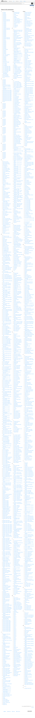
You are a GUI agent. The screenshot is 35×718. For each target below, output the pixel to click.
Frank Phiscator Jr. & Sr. (17, 256)
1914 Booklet (5, 65)
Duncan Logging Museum (18, 75)
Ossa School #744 (27, 139)
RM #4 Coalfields (27, 288)
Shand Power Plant (28, 382)
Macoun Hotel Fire (16, 601)
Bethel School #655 (6, 498)
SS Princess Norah (27, 427)
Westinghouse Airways (28, 648)
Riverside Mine (27, 287)
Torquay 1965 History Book (29, 572)
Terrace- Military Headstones (29, 539)
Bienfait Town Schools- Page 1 (7, 521)
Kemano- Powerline (17, 498)
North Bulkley (27, 94)
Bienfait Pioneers (5, 514)
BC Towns (4, 486)
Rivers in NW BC (27, 286)
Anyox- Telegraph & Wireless (7, 212)
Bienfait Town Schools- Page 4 (7, 526)
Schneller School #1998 (28, 368)
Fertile (15, 235)
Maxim (15, 663)
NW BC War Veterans (28, 117)
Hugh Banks (16, 403)
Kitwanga (15, 532)
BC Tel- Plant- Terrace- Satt (7, 431)
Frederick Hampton (17, 260)
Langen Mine (16, 551)
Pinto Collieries (27, 181)
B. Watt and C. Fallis (6, 236)
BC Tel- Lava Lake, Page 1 (6, 340)
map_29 (15, 636)
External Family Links (17, 221)
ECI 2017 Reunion (16, 91)
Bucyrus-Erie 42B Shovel (6, 610)
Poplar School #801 (28, 189)
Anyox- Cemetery (5, 202)
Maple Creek (16, 647)
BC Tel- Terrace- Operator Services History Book (7, 467)
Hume (15, 407)
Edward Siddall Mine (17, 124)
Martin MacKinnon (17, 658)
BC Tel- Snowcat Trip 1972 (7, 452)
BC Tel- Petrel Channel (6, 383)
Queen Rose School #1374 (29, 250)
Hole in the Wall (16, 391)
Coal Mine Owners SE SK (6, 692)
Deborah (15, 39)
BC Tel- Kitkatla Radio (6, 330)
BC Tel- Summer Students (7, 458)
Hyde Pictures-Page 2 (17, 415)
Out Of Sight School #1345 (29, 142)
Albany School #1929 (6, 175)
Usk (25, 603)
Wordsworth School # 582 (29, 680)
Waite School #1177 (28, 627)
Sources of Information (28, 404)
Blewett (4, 575)
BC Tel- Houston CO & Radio (7, 316)
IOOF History (16, 427)
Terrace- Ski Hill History (28, 548)
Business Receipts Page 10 (7, 621)
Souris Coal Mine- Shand (28, 407)
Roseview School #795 (28, 343)
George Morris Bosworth (17, 282)
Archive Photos (5, 215)
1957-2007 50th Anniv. (6, 76)
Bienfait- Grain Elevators (6, 551)
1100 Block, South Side (6, 29)
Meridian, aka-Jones (28, 13)
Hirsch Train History (17, 381)
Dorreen (15, 64)
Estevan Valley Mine (17, 155)
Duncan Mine (16, 76)
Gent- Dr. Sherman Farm (17, 277)
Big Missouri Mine (5, 572)
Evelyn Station (16, 215)
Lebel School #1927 (17, 554)
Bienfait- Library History (6, 552)
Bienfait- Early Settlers (6, 548)
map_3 (15, 637)
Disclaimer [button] (18, 711)
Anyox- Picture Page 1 (6, 204)
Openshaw (26, 136)
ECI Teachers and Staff (17, 108)
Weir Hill (26, 633)
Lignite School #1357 (17, 571)
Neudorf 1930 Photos (28, 60)
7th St (4, 142)
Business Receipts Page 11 (7, 622)
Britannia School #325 (6, 587)
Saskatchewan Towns (28, 366)
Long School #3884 (17, 588)
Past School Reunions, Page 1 (29, 162)
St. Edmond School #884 (28, 429)
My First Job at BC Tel (28, 43)
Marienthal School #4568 (17, 652)
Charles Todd (5, 674)
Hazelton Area (16, 350)
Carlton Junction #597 (6, 647)
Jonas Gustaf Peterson (17, 459)
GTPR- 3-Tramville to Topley (18, 322)
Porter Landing (27, 193)
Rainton (26, 260)
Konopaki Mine (16, 535)
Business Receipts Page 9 (7, 631)
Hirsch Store (16, 380)
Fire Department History (17, 238)
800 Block (4, 144)
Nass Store (26, 57)
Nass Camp (26, 50)
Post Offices (26, 196)
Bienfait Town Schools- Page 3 (7, 525)
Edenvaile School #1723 (17, 116)
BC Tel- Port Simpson (6, 439)
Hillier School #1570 (17, 366)
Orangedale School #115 (28, 137)
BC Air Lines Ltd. (5, 246)
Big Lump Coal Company (6, 571)
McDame (15, 670)
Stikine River (27, 449)
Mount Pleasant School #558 (29, 39)
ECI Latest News (16, 101)
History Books (16, 384)
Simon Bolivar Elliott (28, 386)
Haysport (15, 348)
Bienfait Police (5, 515)
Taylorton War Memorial (28, 470)
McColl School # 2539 (17, 668)
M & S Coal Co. (16, 597)
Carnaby (4, 651)
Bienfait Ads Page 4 (6, 503)
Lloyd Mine (15, 577)
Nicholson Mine (27, 78)
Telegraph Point (27, 496)
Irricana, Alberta (16, 429)
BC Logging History (6, 249)
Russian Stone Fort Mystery (29, 353)
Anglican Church (5, 194)
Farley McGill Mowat (17, 228)
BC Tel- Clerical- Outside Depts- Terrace (6, 296)
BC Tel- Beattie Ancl (6, 274)
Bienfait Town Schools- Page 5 (7, 527)
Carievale (4, 645)
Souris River (26, 409)
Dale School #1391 (16, 33)
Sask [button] (21, 1)
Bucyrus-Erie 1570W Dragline (7, 605)
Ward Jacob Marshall (28, 630)
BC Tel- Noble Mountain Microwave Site (6, 370)
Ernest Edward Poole (17, 140)
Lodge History (16, 585)
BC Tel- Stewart (5, 456)
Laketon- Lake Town (17, 546)
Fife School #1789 (16, 237)
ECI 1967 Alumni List (17, 89)
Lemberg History (16, 561)
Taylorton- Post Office (28, 491)
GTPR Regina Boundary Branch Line (17, 318)
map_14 (15, 620)
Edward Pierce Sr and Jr (17, 123)
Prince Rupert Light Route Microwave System (29, 241)
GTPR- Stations (16, 330)
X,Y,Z (25, 686)
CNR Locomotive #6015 (6, 685)
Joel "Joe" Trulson (16, 445)
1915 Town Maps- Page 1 (6, 66)
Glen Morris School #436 (17, 292)
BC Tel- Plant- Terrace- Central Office (6, 416)
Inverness (15, 426)
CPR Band (15, 17)
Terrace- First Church (28, 527)
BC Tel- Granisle (5, 312)
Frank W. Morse (16, 258)
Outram (26, 144)
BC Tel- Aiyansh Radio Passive (7, 267)
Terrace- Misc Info (27, 540)
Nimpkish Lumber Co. (28, 79)
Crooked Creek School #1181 (18, 19)
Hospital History (16, 396)
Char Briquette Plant (6, 664)
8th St (4, 150)
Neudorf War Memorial (28, 69)
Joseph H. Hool (16, 460)
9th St (4, 158)
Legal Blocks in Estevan (17, 557)
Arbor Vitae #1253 (5, 214)
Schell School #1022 (28, 367)
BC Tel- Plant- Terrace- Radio (7, 430)
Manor (15, 613)
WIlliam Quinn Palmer (28, 667)
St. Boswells (26, 428)
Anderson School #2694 (6, 192)
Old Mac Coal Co (27, 129)
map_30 (15, 638)
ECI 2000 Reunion (16, 90)
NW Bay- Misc (27, 114)
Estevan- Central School (17, 156)
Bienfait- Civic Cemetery (6, 545)
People (26, 171)
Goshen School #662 (17, 301)
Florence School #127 (17, 243)
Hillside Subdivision (17, 367)
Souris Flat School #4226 (28, 408)
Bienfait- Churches (6, 544)
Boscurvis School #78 (6, 578)
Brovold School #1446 (6, 599)
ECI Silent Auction (16, 107)
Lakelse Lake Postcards (17, 544)
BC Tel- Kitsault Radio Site (7, 332)
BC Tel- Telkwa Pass (6, 461)
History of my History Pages (18, 386)
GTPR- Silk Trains (16, 329)
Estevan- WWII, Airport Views (18, 208)
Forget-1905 (15, 250)
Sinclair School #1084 (28, 388)
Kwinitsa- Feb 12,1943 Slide (18, 537)
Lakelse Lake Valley (17, 545)
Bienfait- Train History (6, 565)
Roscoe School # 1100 (28, 338)
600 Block (4, 127)
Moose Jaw (26, 34)
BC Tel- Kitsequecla (6, 333)
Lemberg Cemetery (17, 559)
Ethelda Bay (15, 210)
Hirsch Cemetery (16, 371)
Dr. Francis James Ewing (17, 70)
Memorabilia (16, 675)
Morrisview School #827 (28, 37)
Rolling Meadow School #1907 (29, 334)
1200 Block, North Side (6, 37)
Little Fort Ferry (16, 576)
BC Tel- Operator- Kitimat (7, 374)
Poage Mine (26, 186)
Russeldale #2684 (27, 351)
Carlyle (4, 648)
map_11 (15, 617)
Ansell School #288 (6, 196)
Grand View (15, 311)
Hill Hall (15, 364)
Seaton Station (27, 377)
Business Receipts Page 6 (7, 627)
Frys (14, 270)
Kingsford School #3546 (17, 515)
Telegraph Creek (27, 495)
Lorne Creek (16, 590)
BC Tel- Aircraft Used (6, 266)
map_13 (15, 619)
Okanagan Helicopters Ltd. (29, 126)
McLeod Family (16, 672)
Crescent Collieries (17, 18)
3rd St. (4, 108)
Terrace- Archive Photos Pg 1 (29, 516)
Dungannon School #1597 (18, 77)
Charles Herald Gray (6, 669)
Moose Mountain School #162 (29, 35)
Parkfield (26, 161)
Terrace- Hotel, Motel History (29, 535)
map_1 (15, 615)
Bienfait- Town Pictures (6, 564)
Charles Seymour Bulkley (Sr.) (7, 672)
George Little (16, 281)
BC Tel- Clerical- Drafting (6, 286)
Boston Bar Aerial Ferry (6, 579)
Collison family (5, 699)
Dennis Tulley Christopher (18, 43)
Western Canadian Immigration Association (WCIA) (28, 636)
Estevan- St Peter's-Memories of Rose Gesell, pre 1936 (18, 196)
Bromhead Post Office (6, 594)
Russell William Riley (28, 352)
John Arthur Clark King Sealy (18, 447)
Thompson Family (27, 566)
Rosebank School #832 (28, 339)
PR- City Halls (27, 211)
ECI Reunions (16, 106)
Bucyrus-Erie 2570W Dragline (7, 608)
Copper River (5, 704)
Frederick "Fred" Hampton (18, 261)
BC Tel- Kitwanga (5, 337)
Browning (4, 601)
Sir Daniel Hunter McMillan (29, 389)
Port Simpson (27, 192)
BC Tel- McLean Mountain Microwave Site (7, 344)
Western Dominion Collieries (29, 638)
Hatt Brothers (16, 345)
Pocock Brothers (27, 187)
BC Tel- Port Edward (6, 437)
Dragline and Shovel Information (17, 74)
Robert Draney (27, 292)
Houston (15, 398)
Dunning (15, 78)
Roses (26, 341)
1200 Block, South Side (6, 38)
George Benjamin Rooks (17, 280)
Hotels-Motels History (17, 397)
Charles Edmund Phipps (6, 665)
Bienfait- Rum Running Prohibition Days (6, 560)
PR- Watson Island (27, 231)
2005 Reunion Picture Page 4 (7, 94)
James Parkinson (16, 440)
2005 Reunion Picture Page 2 (7, 92)
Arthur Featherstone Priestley (7, 219)
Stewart (26, 438)
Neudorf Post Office (28, 64)
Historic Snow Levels (17, 382)
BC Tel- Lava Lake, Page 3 (6, 342)
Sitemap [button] (9, 711)
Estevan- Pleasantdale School (18, 180)
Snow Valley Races (27, 399)
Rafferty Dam (27, 259)
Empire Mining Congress (17, 136)
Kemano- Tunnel (16, 507)
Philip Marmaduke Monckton (29, 176)
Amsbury (4, 191)
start (25, 432)
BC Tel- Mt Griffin (5, 363)
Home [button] (5, 711)
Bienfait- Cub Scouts (6, 546)
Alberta (4, 179)
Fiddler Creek (16, 236)
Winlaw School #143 (28, 670)
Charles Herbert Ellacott (6, 670)
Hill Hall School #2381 (17, 365)
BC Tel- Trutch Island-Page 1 (7, 469)
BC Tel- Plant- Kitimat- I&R (7, 391)
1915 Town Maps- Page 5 (6, 70)
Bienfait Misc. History (6, 513)
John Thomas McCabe (17, 458)
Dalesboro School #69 (17, 35)
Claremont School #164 (6, 681)
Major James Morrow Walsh (18, 607)
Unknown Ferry (27, 602)
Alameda (4, 174)
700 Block (4, 135)
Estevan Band (16, 147)
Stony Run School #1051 (28, 451)
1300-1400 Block (5, 49)
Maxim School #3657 (17, 664)
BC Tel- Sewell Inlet (6, 450)
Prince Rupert (27, 239)
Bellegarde (4, 492)
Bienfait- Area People (6, 539)
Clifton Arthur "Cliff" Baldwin (7, 683)
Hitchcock (15, 387)
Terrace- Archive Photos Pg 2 (29, 517)
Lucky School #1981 (17, 593)
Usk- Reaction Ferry (28, 608)
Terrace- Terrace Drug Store (29, 551)
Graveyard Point (16, 312)
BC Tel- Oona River (6, 373)
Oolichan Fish (27, 135)
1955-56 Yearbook (5, 75)
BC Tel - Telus (5, 253)
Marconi (15, 648)
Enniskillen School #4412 (17, 138)
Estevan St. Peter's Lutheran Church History (18, 154)
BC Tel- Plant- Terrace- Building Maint (6, 412)
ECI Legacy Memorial (17, 102)
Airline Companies (6, 170)
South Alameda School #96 (29, 417)
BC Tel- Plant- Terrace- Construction (6, 418)
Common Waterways (6, 700)
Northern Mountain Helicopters (28, 101)
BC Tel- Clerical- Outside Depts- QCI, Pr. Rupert (6, 292)
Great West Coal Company (18, 314)
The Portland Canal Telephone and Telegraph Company (29, 561)
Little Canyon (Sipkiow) (17, 575)
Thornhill (26, 567)
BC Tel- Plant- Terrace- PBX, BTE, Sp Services (7, 429)
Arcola (4, 216)
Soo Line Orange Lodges (28, 402)
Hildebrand (15, 363)
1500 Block (4, 56)
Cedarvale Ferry (5, 657)
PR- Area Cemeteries (28, 209)
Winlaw (26, 669)
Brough (4, 598)
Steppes (26, 436)
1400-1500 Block (5, 55)
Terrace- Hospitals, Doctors (29, 534)
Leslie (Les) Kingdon (17, 567)
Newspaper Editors (28, 77)
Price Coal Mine (27, 234)
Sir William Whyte (27, 391)
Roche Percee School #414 (29, 318)
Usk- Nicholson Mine (28, 606)
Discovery (15, 46)
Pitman (26, 185)
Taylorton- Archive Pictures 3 (29, 474)
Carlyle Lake (5, 649)
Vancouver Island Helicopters (29, 616)
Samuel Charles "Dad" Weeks (29, 359)
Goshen (15, 300)
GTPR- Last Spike (16, 326)
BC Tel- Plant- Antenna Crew (7, 385)
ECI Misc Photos (16, 104)
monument (26, 32)
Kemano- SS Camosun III (17, 502)
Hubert (15, 400)
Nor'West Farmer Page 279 (29, 91)
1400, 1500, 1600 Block (6, 54)
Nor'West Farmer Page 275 (29, 87)
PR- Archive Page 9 (27, 208)
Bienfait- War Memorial (6, 568)
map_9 (15, 646)
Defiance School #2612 (17, 40)
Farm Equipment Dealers (17, 229)
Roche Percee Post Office (28, 317)
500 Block (4, 119)
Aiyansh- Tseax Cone (6, 173)
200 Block (4, 79)
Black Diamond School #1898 (7, 574)
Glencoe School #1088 (17, 293)
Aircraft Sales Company (6, 169)
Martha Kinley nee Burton (18, 657)
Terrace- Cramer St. (28, 524)
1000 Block (4, 14)
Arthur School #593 (6, 223)
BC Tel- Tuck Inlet (5, 471)
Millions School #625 (28, 18)
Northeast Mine (27, 98)
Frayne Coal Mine (16, 259)
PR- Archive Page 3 (27, 202)
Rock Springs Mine (27, 331)
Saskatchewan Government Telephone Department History (29, 364)
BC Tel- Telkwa (5, 460)
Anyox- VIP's (5, 213)
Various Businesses (28, 619)
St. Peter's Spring (27, 431)
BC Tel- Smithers (5, 451)
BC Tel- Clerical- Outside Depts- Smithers (6, 294)
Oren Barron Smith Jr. (28, 138)
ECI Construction (16, 96)
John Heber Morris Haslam (18, 451)
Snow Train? (26, 397)
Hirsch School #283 (17, 378)
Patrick (26, 167)
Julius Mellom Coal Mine (17, 461)
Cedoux (4, 659)
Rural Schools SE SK (28, 349)
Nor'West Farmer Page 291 (29, 92)
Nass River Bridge (27, 55)
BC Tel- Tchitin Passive (6, 459)
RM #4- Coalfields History (28, 289)
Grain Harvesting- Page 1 (17, 308)
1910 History (5, 63)
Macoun (15, 600)
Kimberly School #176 (17, 511)
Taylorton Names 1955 (28, 468)
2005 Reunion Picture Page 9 (7, 99)
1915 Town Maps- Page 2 (6, 67)
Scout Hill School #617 (28, 370)
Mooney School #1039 (28, 33)
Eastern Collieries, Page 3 (18, 85)
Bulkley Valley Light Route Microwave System (7, 618)
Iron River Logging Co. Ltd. (18, 428)
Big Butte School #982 (6, 570)
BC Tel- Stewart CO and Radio (7, 457)
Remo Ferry (26, 274)
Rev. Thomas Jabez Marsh (29, 279)
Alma (3, 190)
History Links (16, 385)
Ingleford (15, 423)
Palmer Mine (27, 160)
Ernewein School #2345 (17, 143)
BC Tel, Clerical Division (6, 258)
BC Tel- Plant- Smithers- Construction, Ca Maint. (6, 400)
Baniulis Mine (5, 239)
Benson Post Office (6, 496)
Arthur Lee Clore (5, 221)
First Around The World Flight (18, 239)
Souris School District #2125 (29, 413)
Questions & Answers (28, 252)
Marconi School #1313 (17, 649)
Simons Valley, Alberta (28, 387)
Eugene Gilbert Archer (17, 211)
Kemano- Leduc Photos (17, 484)
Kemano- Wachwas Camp (18, 509)
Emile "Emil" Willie (16, 135)
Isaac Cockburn (16, 430)
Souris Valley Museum (28, 416)
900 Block (4, 152)
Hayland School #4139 (17, 347)
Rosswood (26, 344)
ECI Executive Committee (17, 99)
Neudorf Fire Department (29, 63)
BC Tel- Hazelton (5, 315)
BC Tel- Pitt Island (5, 384)
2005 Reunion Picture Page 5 (7, 95)
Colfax (4, 697)
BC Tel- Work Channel (6, 474)
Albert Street (5, 178)
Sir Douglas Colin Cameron (29, 390)
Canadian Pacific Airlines (6, 637)
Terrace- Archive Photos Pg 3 (29, 518)
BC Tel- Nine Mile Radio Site (7, 368)
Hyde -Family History (17, 410)
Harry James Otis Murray (17, 342)
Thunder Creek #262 (28, 569)
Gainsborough (16, 273)
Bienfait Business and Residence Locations (6, 508)
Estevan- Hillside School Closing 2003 (17, 172)
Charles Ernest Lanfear (6, 668)
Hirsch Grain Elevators (17, 372)
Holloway (15, 392)
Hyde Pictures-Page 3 (17, 416)
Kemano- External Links (17, 472)
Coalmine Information (6, 693)
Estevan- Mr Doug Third (17, 177)
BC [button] (13, 1)
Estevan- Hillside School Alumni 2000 (17, 168)
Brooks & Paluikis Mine (6, 596)
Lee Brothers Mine (16, 555)
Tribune (26, 582)
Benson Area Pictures (6, 495)
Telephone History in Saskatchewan (28, 499)
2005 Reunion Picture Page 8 (7, 98)
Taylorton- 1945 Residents (29, 471)
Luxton (15, 594)
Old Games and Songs (28, 127)
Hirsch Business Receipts (18, 370)
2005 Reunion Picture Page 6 (7, 96)
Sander (26, 360)
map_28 (15, 635)
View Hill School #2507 (28, 621)
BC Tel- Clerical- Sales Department (6, 304)
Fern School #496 (16, 234)
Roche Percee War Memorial (29, 321)
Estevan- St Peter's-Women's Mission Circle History (18, 200)
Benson (4, 493)
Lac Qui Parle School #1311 (18, 540)
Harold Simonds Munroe (17, 340)
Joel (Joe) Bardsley (16, 446)
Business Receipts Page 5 (7, 626)
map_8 (15, 645)
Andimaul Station (5, 193)
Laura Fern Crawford (17, 553)
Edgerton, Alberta (16, 117)
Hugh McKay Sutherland (17, 406)
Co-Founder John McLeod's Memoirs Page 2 (7, 689)
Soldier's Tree (27, 400)
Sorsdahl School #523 (28, 403)
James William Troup (17, 441)
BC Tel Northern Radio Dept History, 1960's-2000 (7, 256)
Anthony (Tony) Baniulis (6, 197)
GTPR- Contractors (16, 325)
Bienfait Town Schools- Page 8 (7, 530)
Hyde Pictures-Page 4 (17, 417)
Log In (33, 707)
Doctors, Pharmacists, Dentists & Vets (17, 48)
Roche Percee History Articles (29, 312)
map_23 (15, 630)
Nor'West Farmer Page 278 (29, 90)
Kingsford (15, 514)
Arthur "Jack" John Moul (6, 218)
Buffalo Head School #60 (6, 616)
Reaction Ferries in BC (28, 269)
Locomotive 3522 (16, 578)
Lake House (15, 541)
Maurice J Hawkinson (17, 662)
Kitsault (15, 526)
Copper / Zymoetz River (6, 702)
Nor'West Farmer (27, 80)
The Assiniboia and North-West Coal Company (29, 559)
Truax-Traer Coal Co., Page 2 (29, 584)
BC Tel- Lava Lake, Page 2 (6, 341)
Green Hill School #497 (17, 315)
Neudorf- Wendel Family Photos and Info (28, 71)
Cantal (4, 642)
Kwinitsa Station (16, 536)
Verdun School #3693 (28, 620)
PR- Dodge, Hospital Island (29, 213)
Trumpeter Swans (27, 585)
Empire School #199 (17, 137)
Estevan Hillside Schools (17, 152)
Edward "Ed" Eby (16, 120)
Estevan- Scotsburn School (18, 183)
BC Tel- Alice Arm (5, 271)
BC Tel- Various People (6, 473)
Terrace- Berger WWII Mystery (29, 519)
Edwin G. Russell (16, 126)
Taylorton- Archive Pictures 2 (29, 473)
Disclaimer (15, 45)
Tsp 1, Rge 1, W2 (27, 586)
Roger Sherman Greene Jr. (29, 333)
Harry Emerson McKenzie (18, 341)
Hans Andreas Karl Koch (17, 339)
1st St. (4, 77)
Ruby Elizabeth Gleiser (28, 348)
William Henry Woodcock (28, 663)
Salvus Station (27, 357)
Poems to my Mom (27, 188)
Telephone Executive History (29, 497)
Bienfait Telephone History (7, 517)
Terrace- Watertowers (28, 553)
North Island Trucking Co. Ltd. (29, 95)
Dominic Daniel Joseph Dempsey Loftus (17, 51)
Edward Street (16, 125)
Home (11, 1)
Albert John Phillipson (6, 177)
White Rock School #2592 (28, 657)
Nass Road (26, 56)
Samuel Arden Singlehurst (29, 358)
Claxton (4, 682)
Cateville (4, 654)
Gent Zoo (15, 276)
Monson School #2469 (28, 31)
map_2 (15, 627)
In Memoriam (16, 422)
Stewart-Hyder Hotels (28, 448)
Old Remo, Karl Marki (28, 130)
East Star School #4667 (17, 82)
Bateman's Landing (6, 245)
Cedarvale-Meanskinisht (6, 658)
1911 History (5, 64)
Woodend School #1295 (28, 674)
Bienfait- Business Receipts (7, 542)
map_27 (15, 634)
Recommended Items (28, 270)
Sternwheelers (27, 437)
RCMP (26, 268)
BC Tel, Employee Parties (6, 259)
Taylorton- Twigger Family (29, 492)
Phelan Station (27, 174)
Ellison (15, 130)
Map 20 (15, 614)
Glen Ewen (15, 290)
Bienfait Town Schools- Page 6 (7, 528)
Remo (26, 273)
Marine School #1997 (17, 653)
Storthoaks (26, 453)
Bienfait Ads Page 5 (6, 504)
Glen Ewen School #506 (17, 291)
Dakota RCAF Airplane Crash (18, 30)
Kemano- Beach (16, 468)
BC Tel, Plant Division (6, 262)
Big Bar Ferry (5, 569)
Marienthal (15, 651)
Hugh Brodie (16, 404)
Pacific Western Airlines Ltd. (29, 156)
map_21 (15, 628)
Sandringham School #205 (29, 361)
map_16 (15, 622)
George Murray (16, 283)
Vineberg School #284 (28, 623)
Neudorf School (27, 65)
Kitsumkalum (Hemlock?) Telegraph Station (17, 530)
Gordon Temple (16, 299)
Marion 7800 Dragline (17, 655)
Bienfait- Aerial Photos (6, 538)
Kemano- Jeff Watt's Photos (18, 475)
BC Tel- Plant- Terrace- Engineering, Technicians (7, 420)
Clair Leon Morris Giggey (6, 680)
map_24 (15, 631)
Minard (26, 19)
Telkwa (26, 500)
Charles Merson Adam (6, 671)
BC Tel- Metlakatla (5, 347)
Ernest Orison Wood (17, 142)
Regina (26, 272)
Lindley (15, 572)
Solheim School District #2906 (29, 401)
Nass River (26, 54)
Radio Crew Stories (28, 256)
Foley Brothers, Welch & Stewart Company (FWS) (17, 244)
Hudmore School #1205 (17, 402)
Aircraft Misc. (5, 167)
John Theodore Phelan (17, 457)
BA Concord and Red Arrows (7, 237)
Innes (15, 425)
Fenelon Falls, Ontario (17, 233)
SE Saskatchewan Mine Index (29, 373)
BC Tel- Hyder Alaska (6, 317)
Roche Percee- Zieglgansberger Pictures (28, 330)
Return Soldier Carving (28, 276)
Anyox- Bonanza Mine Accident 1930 (6, 201)
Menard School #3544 (28, 12)
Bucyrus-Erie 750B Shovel (7, 611)
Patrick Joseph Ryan (28, 168)
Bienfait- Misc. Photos (6, 556)
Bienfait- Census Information (7, 543)
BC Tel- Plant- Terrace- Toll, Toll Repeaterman (7, 436)
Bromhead (4, 592)
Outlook (26, 143)
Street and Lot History (28, 455)
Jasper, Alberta (16, 442)
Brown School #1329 (6, 600)
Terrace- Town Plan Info (28, 552)
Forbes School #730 (17, 246)
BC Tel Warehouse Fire (6, 257)
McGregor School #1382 (17, 671)
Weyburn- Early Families (28, 653)
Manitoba (15, 611)
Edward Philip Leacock (17, 122)
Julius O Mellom (16, 462)
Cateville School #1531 (6, 655)
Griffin (15, 316)
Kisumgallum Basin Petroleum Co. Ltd (17, 518)
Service (26, 378)
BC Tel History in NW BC (6, 254)
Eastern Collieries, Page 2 (18, 84)
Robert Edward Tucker (28, 296)
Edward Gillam (16, 119)
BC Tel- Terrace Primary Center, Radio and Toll (6, 465)
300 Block (4, 103)
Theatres (26, 563)
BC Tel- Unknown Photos (6, 472)
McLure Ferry (16, 673)
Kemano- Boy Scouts (17, 469)
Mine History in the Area (28, 20)
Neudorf (26, 59)
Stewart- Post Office (28, 445)
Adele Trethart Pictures (6, 163)
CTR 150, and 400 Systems (18, 21)
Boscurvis (4, 577)
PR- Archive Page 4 (27, 203)
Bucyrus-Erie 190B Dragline (7, 607)
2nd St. (4, 101)
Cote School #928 (16, 13)
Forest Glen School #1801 (18, 247)
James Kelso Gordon (17, 438)
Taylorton (26, 466)
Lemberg (15, 558)
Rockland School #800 (28, 332)
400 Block (4, 110)
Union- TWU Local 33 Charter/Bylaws (28, 596)
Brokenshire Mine (5, 591)
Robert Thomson (27, 293)
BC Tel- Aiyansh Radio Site (7, 268)
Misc (25, 27)
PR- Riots (26, 228)
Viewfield (26, 622)
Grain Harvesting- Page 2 (17, 309)
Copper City (4, 703)
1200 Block (4, 30)
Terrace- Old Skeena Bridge (29, 541)
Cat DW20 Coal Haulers (6, 653)
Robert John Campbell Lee (29, 297)
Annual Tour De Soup (6, 195)
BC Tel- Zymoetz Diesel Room (7, 475)
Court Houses (16, 15)
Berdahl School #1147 (6, 497)
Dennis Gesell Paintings (17, 42)
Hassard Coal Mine (17, 343)
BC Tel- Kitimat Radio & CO (7, 328)
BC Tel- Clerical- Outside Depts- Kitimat (6, 290)
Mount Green (27, 38)
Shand (26, 381)
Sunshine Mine (27, 457)
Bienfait (4, 499)
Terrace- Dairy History (28, 525)
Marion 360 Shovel (17, 654)
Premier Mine (27, 233)
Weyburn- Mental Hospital (29, 654)
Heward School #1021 (17, 361)
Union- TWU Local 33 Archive (29, 594)
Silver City (26, 385)
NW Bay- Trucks (27, 115)
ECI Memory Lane (16, 103)
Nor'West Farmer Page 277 (29, 89)
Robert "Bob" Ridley (28, 295)
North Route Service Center (29, 97)
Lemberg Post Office (17, 564)
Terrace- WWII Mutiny (28, 555)
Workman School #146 (28, 682)
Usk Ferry (26, 604)
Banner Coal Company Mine (7, 242)
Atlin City (4, 228)
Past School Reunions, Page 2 (29, 163)
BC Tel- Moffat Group (6, 361)
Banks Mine (4, 241)
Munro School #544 (28, 42)
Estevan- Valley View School (18, 203)
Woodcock (26, 672)
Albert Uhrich (5, 176)
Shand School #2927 (28, 383)
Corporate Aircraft (16, 12)
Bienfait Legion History (6, 511)
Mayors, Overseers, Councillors (17, 667)
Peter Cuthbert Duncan (28, 173)
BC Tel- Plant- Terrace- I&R (7, 423)
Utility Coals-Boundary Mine (29, 609)
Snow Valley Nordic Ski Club (29, 398)
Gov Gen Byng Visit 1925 (17, 302)
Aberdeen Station (5, 161)
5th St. (4, 125)
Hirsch (15, 369)
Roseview (26, 342)
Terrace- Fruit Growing (28, 528)
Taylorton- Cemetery (28, 478)
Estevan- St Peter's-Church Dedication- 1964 (18, 194)
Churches (4, 679)
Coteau (15, 14)
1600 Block (4, 58)
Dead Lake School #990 (17, 38)
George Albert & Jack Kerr (18, 278)
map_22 (15, 629)
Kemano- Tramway (17, 506)
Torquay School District (28, 573)
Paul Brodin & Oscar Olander (29, 169)
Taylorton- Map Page (28, 490)
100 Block (4, 12)
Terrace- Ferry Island (28, 526)
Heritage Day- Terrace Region (18, 358)
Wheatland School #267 (28, 656)
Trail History (26, 575)
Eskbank (15, 144)
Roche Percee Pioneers (28, 316)
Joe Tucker (15, 444)
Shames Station (27, 380)
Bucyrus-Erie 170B (5, 606)
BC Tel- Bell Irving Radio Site (7, 275)
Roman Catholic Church (28, 335)
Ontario (26, 134)
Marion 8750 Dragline (17, 656)
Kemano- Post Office (17, 496)
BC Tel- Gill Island (5, 311)
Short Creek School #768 (28, 384)
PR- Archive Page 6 (27, 205)
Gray (14, 313)
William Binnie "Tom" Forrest (29, 662)
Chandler (4, 663)
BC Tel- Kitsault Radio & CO (7, 331)
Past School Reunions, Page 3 (29, 164)
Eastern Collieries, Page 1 (18, 83)
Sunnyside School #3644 (28, 456)
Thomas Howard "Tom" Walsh (29, 564)
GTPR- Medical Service (17, 327)
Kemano (15, 466)
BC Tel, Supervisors (6, 265)
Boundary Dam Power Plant (7, 580)
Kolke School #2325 (17, 534)
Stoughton (26, 454)
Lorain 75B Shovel (16, 589)
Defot (14, 41)
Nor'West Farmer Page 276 (29, 88)
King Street (15, 512)
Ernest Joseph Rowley (17, 141)
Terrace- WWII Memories (28, 554)
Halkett (15, 337)
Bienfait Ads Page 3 (6, 502)
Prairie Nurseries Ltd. (28, 232)
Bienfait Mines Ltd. (6, 512)
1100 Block (4, 21)
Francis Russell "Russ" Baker (18, 254)
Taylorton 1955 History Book (29, 467)
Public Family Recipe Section (29, 243)
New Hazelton (27, 72)
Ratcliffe (26, 267)
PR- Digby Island (27, 212)
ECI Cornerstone (16, 97)
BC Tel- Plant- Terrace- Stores (7, 432)
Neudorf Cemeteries (28, 61)
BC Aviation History (6, 247)
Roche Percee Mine (28, 313)
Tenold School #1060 (28, 501)
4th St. (4, 117)
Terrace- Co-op (27, 523)
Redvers (26, 271)
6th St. (4, 133)
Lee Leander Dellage (17, 556)
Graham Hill (16, 304)
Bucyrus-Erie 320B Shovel (7, 609)
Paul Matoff (26, 170)
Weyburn (26, 649)
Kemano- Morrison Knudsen (18, 489)
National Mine (27, 58)
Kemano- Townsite (17, 505)
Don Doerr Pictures (17, 61)
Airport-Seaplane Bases (6, 171)
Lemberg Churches (17, 560)
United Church (27, 600)
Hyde (14, 409)
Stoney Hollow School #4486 (29, 450)
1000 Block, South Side (6, 20)
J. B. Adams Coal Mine (17, 434)
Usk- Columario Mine (28, 605)
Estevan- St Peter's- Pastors (18, 190)
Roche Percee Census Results (29, 309)
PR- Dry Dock (27, 214)
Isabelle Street (16, 431)
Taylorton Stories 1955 (28, 469)
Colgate (4, 698)
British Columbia (5, 588)
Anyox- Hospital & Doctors (7, 203)
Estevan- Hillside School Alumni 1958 (17, 166)
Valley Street (27, 612)
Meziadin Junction (27, 14)
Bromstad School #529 (6, 595)
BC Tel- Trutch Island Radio (7, 468)
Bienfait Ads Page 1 (6, 500)
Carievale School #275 (6, 646)
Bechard (4, 491)
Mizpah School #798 (28, 30)
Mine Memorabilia (27, 21)
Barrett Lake (5, 243)
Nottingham (26, 108)
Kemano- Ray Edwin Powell (18, 499)
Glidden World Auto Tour (17, 296)
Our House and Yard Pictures (29, 141)
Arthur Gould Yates (6, 220)
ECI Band (15, 95)
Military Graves (27, 17)
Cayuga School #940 (6, 656)
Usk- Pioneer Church (28, 607)
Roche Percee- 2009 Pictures (29, 322)
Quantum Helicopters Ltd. (29, 246)
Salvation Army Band (28, 356)
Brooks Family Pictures (6, 597)
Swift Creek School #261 (28, 458)
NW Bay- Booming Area (28, 109)
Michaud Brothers (27, 15)
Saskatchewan (27, 362)
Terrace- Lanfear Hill (28, 538)
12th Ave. (4, 39)
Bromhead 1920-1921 (6, 593)
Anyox (4, 199)
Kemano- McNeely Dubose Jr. (18, 485)
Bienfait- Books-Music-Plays (7, 540)
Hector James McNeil (17, 353)
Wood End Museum (28, 671)
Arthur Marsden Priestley (7, 222)
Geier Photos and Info (17, 275)
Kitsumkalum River (17, 531)
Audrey (4, 232)
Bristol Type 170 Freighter (7, 586)
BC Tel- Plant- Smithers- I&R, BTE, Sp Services (7, 404)
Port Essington (27, 191)
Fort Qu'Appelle (16, 251)
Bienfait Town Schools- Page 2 (7, 524)
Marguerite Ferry (16, 650)
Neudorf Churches (27, 62)
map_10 (15, 616)
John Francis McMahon (17, 449)
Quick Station (27, 253)
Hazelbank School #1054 (17, 349)
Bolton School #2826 (6, 576)
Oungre (26, 140)
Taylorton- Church (27, 481)
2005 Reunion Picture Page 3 (7, 93)
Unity (25, 601)
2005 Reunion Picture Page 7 (7, 97)
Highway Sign (16, 362)
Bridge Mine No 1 (5, 585)
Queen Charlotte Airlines (28, 247)
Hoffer (15, 389)
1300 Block (4, 40)
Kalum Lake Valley (16, 465)
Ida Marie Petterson (17, 421)
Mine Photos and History (28, 22)
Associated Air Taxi (6, 227)
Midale (26, 16)
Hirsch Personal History (17, 374)
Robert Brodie (27, 291)
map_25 (15, 632)
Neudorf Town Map (28, 66)
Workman (26, 681)
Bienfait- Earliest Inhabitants (7, 547)
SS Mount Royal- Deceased (29, 423)
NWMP (26, 121)
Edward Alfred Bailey (17, 121)
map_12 (15, 618)
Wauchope (26, 632)
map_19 (15, 626)
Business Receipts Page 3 (7, 624)
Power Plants (27, 197)
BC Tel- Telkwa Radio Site (7, 462)
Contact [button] (14, 711)
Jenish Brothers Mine (17, 443)
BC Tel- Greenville (5, 313)
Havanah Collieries (17, 346)
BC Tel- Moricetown (6, 362)
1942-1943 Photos (5, 74)
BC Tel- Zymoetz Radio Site (7, 482)
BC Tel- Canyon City (6, 282)
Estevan (15, 145)
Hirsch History (16, 373)
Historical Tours (16, 383)
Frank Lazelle (16, 255)
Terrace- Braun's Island (28, 520)
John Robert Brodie (17, 456)
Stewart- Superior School (28, 447)
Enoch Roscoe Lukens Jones (18, 139)
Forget (15, 248)
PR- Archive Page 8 (27, 207)
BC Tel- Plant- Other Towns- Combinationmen (7, 395)
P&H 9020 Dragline (27, 148)
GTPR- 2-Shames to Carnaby (18, 321)
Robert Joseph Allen (28, 298)
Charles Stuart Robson (6, 673)
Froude (15, 269)
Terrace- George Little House (29, 529)
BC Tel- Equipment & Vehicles (7, 310)
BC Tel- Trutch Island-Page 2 (7, 470)
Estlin (15, 209)
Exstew (15, 220)
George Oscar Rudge (17, 284)
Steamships (26, 433)
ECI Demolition (16, 98)
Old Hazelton (27, 128)
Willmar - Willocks (27, 668)
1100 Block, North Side (6, 28)
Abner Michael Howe (6, 162)
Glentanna (15, 295)
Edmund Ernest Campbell (18, 118)
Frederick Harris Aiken (17, 265)
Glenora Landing (16, 294)
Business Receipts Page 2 (7, 623)
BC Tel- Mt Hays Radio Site (7, 366)
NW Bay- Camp (27, 110)
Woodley (26, 675)
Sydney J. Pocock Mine (28, 459)
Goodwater (15, 298)
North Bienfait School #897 (29, 93)
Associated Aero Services (6, 226)
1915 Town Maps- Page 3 (6, 68)
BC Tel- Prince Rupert (6, 442)
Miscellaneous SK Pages (28, 29)
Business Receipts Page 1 (7, 620)
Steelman (26, 434)
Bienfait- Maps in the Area (7, 553)
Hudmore (15, 401)
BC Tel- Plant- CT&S (6, 386)
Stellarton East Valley (28, 435)
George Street (16, 285)
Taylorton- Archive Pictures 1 (29, 472)
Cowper (15, 16)
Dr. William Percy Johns (17, 72)
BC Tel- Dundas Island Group (7, 309)
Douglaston (15, 65)
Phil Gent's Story (27, 175)
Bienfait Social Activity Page (7, 516)
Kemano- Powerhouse (17, 497)
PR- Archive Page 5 (27, 204)
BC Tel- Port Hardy (5, 438)
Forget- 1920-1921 (16, 249)
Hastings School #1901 (17, 344)
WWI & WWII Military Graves (29, 683)
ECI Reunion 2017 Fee (17, 105)
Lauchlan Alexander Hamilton (18, 552)
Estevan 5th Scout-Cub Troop (18, 146)
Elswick (15, 134)
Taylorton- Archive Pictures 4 (29, 475)
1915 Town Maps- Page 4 (6, 69)
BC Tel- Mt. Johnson (6, 367)
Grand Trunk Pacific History (18, 310)
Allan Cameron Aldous (6, 188)
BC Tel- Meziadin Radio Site (7, 348)
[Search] (32, 3)
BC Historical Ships (6, 248)
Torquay (26, 571)
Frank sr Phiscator (16, 257)
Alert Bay (4, 181)
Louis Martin (16, 592)
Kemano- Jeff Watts (17, 476)
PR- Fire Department (28, 215)
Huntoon (15, 408)
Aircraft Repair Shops (6, 168)
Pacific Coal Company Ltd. (29, 155)
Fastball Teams (16, 232)
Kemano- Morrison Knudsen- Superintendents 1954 (18, 491)
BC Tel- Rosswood (5, 449)
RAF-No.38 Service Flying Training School (28, 258)
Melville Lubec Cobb (17, 674)
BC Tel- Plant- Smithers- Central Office (6, 398)
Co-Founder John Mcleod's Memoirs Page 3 (7, 691)
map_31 (15, 639)
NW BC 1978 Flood (27, 116)
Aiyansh (4, 172)
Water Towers (27, 631)
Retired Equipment (28, 275)
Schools (26, 369)
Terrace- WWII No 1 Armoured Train (28, 557)
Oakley (26, 125)
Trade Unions (27, 574)
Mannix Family (16, 612)
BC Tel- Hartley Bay (6, 314)
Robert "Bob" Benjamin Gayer (29, 294)
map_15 (15, 621)
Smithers (26, 396)
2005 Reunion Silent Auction (7, 100)
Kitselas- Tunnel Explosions (18, 528)
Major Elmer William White (18, 606)
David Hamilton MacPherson (18, 37)
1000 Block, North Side (6, 19)
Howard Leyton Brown (17, 399)
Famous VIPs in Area (17, 227)
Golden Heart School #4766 (18, 297)
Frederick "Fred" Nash (17, 262)
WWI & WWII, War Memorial (29, 684)
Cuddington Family (17, 22)
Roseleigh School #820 (28, 340)
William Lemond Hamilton (29, 664)
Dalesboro (15, 34)
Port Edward (27, 190)
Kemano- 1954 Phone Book (18, 467)
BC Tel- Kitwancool (6, 336)
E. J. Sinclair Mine (16, 81)
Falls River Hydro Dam (17, 226)
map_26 (15, 633)
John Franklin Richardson (18, 450)
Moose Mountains (27, 36)
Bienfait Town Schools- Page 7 (7, 529)
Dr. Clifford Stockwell (17, 69)
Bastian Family (5, 244)
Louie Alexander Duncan (17, 591)
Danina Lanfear (16, 36)
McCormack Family (17, 669)
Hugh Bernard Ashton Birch (18, 405)
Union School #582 (27, 593)
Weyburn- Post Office (28, 655)
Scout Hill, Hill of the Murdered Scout (28, 372)
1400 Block (4, 50)
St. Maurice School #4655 (28, 430)
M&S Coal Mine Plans (17, 598)
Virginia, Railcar (27, 624)
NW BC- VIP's (27, 118)
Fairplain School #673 (17, 225)
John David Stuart (16, 448)
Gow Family (15, 303)
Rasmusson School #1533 (29, 266)
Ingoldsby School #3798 (17, 424)
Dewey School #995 (17, 44)
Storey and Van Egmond (28, 452)
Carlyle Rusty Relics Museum (7, 650)
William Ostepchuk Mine (28, 666)
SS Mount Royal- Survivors (29, 424)
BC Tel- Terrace (5, 463)
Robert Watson (27, 299)
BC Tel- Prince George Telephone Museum (6, 441)
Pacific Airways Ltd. (28, 154)
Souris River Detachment (28, 410)
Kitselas (15, 527)
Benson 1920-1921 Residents (7, 494)
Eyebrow (15, 222)
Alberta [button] (17, 1)
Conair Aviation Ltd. (6, 701)
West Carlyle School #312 (28, 634)
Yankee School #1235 (28, 688)
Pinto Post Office (27, 183)
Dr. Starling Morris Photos (18, 71)
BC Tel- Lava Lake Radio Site (7, 339)
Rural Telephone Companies (29, 350)
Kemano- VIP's (16, 508)
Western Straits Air (28, 647)
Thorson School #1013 (28, 568)
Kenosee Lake (16, 510)
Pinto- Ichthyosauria (28, 184)
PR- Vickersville (27, 230)
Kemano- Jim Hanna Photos (18, 477)
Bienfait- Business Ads (6, 541)
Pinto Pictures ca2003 (28, 182)
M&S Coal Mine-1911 (17, 599)
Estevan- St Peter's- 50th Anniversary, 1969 (17, 189)
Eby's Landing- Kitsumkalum (18, 86)
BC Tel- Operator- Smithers (7, 379)
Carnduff (4, 652)
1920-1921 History (5, 71)
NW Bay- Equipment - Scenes (29, 111)
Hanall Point (16, 338)
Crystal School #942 (17, 20)
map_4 (15, 640)
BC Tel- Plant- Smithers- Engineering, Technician (6, 402)
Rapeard (26, 265)
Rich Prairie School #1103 (29, 281)
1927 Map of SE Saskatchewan (5, 73)
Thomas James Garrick (28, 565)
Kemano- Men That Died (17, 486)
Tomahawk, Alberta (28, 570)
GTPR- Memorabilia (17, 328)
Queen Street (27, 251)
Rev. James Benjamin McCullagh (28, 278)
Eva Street (15, 214)
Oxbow (26, 145)
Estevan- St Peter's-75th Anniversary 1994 (17, 192)
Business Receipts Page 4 (7, 625)
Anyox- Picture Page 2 (6, 205)
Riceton (26, 280)
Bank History (5, 240)
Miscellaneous (27, 28)
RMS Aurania (27, 290)
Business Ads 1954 (6, 619)
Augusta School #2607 (6, 233)
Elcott (15, 127)
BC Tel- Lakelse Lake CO (6, 338)
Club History (5, 684)
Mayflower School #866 (17, 665)
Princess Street (27, 242)
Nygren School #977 (28, 122)
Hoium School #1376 (17, 390)
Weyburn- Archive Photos (28, 650)
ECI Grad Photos (16, 100)
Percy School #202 (27, 172)
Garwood (15, 274)
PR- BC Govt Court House (28, 210)
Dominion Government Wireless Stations (17, 60)
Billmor (4, 573)
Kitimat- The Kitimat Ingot (18, 525)
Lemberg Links (16, 562)
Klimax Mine (16, 533)
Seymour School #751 (28, 379)
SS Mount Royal (27, 422)
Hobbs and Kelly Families (18, 388)
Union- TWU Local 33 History (29, 597)
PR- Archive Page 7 (27, 206)
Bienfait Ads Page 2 (6, 501)
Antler (4, 198)
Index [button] (24, 1)
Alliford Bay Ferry (5, 189)
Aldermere (4, 180)
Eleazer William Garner (17, 128)
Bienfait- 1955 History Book (7, 535)
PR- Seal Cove (27, 229)
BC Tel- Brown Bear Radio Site (7, 277)
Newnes (26, 76)
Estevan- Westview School (18, 204)
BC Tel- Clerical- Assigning (7, 283)
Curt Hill (15, 27)
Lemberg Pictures (16, 563)
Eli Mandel (15, 129)
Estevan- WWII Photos (17, 205)
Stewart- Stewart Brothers (29, 446)
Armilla (4, 217)
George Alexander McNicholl (18, 279)
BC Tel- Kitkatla (5, 329)
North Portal (27, 96)
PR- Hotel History (27, 221)
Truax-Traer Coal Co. (28, 583)
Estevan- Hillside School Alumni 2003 (17, 170)
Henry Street (16, 357)
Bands (4, 238)
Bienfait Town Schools (6, 520)
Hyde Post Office (16, 418)
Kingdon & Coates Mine (17, 513)
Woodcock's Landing (28, 673)
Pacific (26, 153)
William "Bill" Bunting (28, 661)
